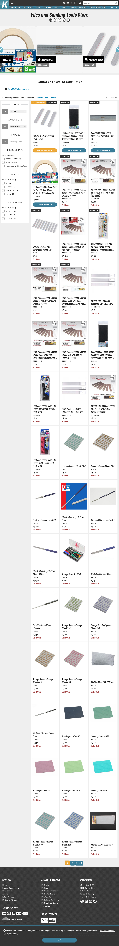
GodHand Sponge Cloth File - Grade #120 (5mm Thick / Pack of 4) (45, 408)
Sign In (68, 3)
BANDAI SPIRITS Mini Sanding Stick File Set (42, 248)
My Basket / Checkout (10, 900)
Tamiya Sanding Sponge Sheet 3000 (43, 843)
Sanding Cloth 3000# (71, 736)
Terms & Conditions (107, 930)
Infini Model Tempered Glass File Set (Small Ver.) (102, 302)
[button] (117, 49)
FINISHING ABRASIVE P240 (102, 682)
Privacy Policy (12, 933)
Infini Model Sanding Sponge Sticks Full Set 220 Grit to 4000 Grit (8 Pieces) (74, 246)
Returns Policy (85, 891)
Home (4, 885)
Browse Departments (10, 888)
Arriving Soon (7, 894)
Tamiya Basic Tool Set (71, 574)
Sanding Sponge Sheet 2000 (103, 465)
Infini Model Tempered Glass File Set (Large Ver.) (73, 410)
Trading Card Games (79, 7)
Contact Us (45, 906)
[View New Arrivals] (59, 49)
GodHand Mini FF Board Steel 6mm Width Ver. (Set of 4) (102, 135)
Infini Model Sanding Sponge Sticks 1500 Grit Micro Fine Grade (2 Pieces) (45, 300)
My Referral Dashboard (50, 900)
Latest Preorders (8, 897)
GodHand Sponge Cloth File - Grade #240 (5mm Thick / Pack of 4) (45, 462)
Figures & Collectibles (33, 7)
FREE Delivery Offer (87, 888)
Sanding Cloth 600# (99, 790)
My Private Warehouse (50, 891)
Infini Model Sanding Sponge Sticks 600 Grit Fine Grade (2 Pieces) (103, 192)
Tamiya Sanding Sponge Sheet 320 (72, 627)
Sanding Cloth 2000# (100, 736)
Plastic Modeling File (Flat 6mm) (73, 518)
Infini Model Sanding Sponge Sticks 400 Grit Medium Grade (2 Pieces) (74, 354)
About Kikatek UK (87, 885)
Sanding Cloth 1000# (71, 790)
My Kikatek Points (48, 894)
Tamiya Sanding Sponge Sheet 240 (101, 627)
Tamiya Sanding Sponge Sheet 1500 (72, 843)
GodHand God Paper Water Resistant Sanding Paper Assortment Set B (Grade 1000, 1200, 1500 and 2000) (73, 135)
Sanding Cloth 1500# (42, 790)
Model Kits (15, 7)
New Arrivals (7, 891)
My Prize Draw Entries (49, 903)
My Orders (45, 888)
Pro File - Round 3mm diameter (42, 627)
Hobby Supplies (52, 7)
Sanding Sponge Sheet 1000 (74, 465)
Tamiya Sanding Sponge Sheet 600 (43, 681)
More (113, 7)
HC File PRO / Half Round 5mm (43, 735)
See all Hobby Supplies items (18, 89)
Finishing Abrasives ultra (101, 844)
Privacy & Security (87, 894)
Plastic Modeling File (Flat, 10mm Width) (44, 573)
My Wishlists (46, 897)
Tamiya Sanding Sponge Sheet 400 (72, 681)
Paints (65, 7)
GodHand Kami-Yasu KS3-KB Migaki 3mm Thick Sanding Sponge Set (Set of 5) (102, 246)
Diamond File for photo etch (103, 519)
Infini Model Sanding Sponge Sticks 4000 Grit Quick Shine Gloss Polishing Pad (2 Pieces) (74, 300)
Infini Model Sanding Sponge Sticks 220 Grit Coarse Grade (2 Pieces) (103, 408)
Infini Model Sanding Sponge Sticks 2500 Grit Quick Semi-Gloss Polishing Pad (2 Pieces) (45, 354)
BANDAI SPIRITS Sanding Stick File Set (43, 137)
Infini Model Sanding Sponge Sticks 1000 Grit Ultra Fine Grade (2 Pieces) (74, 192)
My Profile (45, 885)
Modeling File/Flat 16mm (101, 574)
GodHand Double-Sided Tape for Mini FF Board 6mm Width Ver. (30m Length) (45, 189)
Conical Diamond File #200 (44, 519)
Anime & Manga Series (99, 7)
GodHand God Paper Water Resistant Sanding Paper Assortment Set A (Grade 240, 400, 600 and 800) (102, 354)
